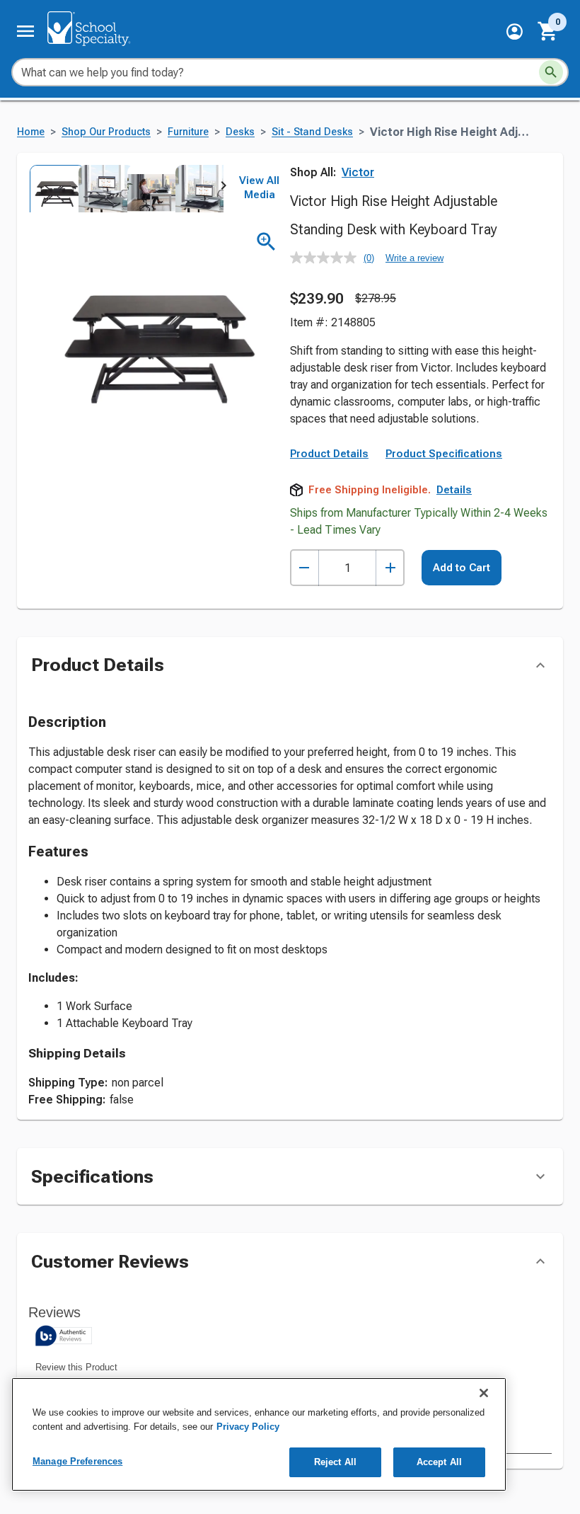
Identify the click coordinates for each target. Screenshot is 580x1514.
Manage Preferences (77, 1461)
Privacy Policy (247, 1426)
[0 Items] (548, 31)
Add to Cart (461, 567)
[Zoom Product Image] (266, 242)
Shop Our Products (106, 132)
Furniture (188, 132)
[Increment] (390, 568)
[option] (52, 188)
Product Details (329, 453)
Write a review (414, 258)
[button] (514, 31)
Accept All (439, 1462)
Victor (358, 172)
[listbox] (126, 188)
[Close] (483, 1393)
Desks (240, 132)
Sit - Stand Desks (312, 132)
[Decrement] (304, 568)
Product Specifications (443, 453)
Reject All (335, 1462)
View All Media (259, 187)
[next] (223, 188)
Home (31, 132)
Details (454, 489)
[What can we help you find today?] (551, 72)
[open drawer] (25, 31)
